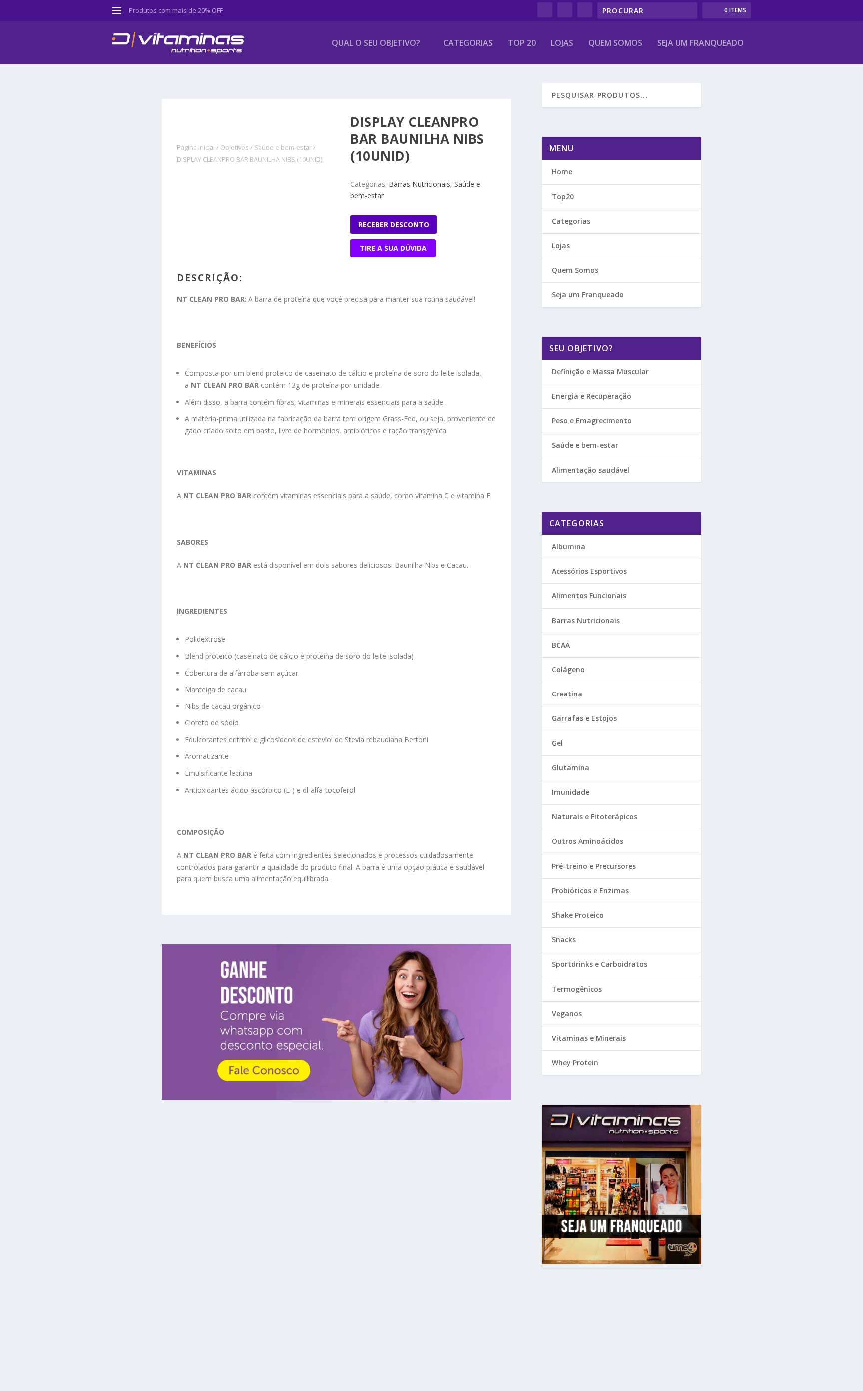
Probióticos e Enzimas (590, 890)
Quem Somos (615, 43)
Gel (557, 743)
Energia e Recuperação (591, 396)
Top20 (563, 196)
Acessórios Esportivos (589, 571)
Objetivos (234, 147)
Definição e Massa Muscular (600, 371)
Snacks (564, 939)
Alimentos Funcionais (589, 595)
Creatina (567, 693)
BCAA (561, 645)
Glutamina (570, 767)
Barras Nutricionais (419, 184)
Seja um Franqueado (588, 294)
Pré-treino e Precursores (594, 866)
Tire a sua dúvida (393, 248)
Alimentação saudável (590, 470)
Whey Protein (575, 1062)
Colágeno (568, 669)
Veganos (567, 1013)
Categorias (468, 43)
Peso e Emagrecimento (592, 420)
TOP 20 (522, 43)
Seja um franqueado (700, 43)
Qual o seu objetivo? (376, 43)
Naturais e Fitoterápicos (594, 816)
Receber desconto (393, 224)
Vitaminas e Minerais (589, 1038)
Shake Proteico (578, 915)
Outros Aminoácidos (587, 841)
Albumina (568, 546)
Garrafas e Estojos (584, 718)
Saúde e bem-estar (283, 147)
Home (562, 171)
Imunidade (570, 792)
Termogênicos (577, 989)
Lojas (562, 43)
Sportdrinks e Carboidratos (599, 964)
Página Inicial (196, 147)
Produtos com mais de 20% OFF (176, 10)
